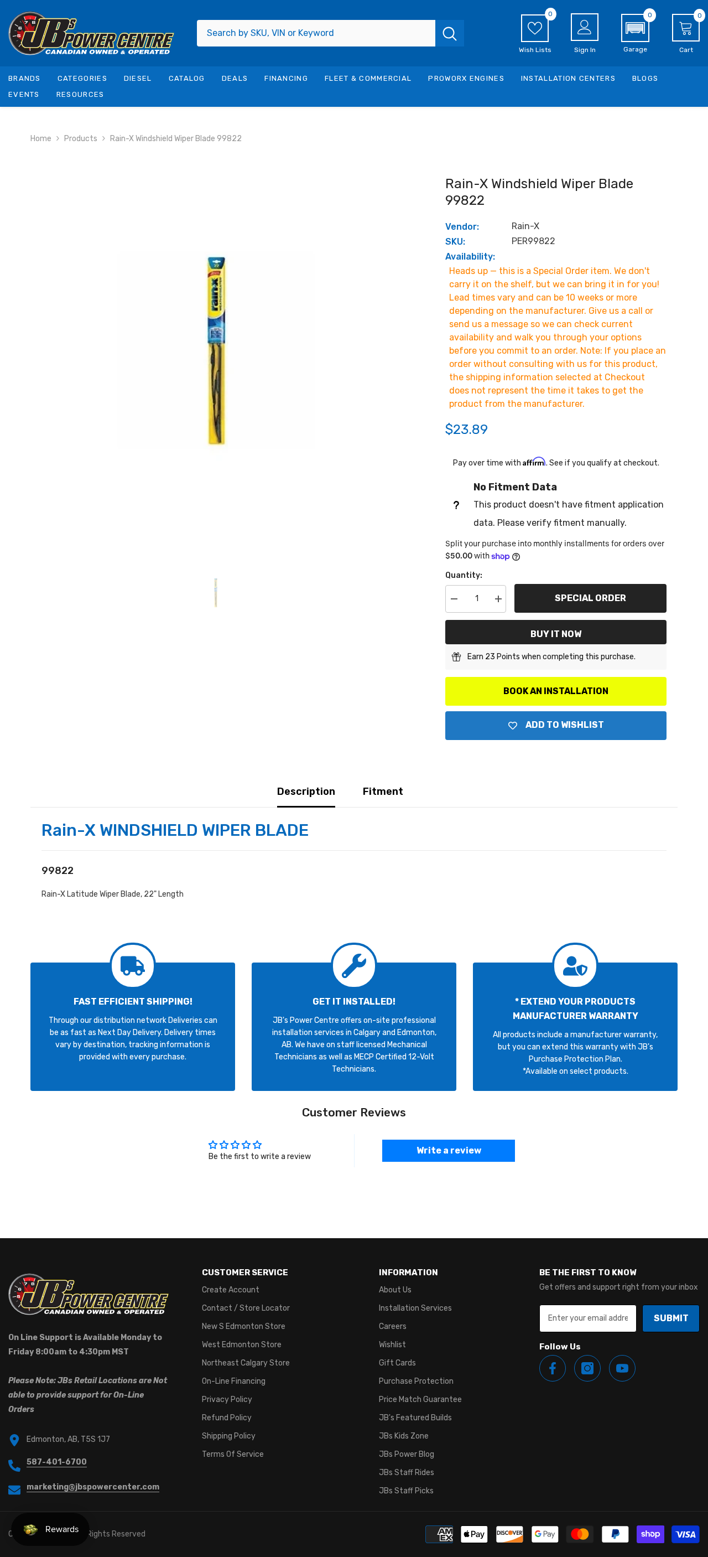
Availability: (470, 256)
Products (80, 138)
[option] (216, 350)
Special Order (590, 598)
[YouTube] (622, 1368)
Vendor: (462, 226)
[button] (635, 34)
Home (40, 138)
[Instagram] (587, 1368)
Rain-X (525, 226)
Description (306, 791)
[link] (132, 1027)
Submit (671, 1318)
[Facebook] (552, 1368)
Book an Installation (555, 691)
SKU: (455, 241)
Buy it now (555, 634)
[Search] (330, 33)
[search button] (449, 33)
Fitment (383, 791)
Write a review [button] (449, 1150)
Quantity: (463, 575)
